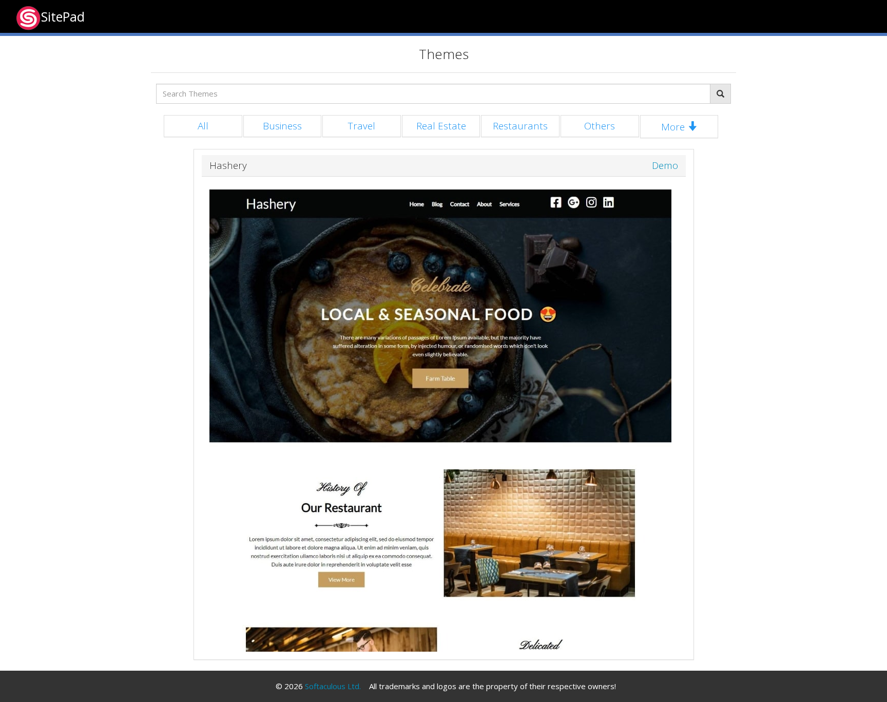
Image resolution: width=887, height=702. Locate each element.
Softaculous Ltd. (333, 686)
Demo (665, 165)
